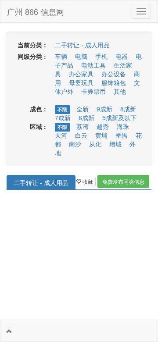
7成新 (63, 117)
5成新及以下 (119, 117)
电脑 (81, 56)
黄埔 (101, 135)
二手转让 (67, 44)
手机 (101, 56)
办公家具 (81, 73)
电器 (121, 56)
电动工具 (93, 65)
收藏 (87, 181)
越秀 (103, 126)
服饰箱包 (113, 82)
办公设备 (113, 73)
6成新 (86, 117)
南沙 (75, 143)
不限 (62, 109)
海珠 (123, 126)
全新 (82, 108)
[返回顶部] (9, 331)
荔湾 (82, 126)
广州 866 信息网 (35, 11)
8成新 (128, 108)
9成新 (104, 108)
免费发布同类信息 (123, 181)
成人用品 (97, 44)
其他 (120, 91)
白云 (81, 135)
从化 (95, 143)
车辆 (61, 56)
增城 (115, 143)
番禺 (121, 135)
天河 (61, 135)
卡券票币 (93, 91)
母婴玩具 (81, 82)
